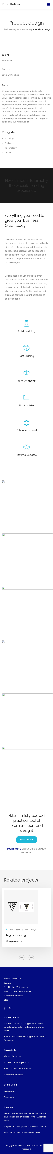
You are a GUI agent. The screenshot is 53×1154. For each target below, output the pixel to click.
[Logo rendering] (21, 906)
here (37, 1132)
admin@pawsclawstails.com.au (30, 1126)
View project (12, 941)
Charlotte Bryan (11, 4)
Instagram (29, 1036)
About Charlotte (12, 978)
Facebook (9, 1039)
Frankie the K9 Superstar (16, 987)
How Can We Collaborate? (17, 991)
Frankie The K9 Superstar (16, 1062)
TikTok (39, 1036)
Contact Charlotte (13, 995)
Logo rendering (16, 935)
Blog (6, 999)
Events (7, 982)
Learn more (14, 848)
